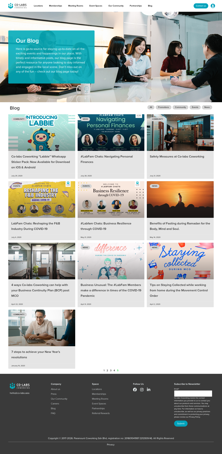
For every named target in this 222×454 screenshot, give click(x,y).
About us (55, 389)
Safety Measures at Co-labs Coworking (177, 156)
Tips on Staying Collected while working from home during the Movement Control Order (179, 290)
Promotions (163, 107)
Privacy (110, 444)
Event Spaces (95, 6)
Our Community (116, 6)
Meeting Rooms (75, 6)
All (151, 107)
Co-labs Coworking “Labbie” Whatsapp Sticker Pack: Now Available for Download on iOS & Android (40, 162)
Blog (150, 6)
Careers (55, 403)
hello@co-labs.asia (19, 393)
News (207, 107)
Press (53, 394)
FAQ (53, 413)
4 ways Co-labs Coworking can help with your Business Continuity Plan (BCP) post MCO (40, 290)
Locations (38, 6)
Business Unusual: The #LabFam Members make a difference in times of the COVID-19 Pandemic (111, 290)
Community (180, 107)
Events (195, 107)
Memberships (55, 6)
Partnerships (136, 6)
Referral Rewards (101, 413)
